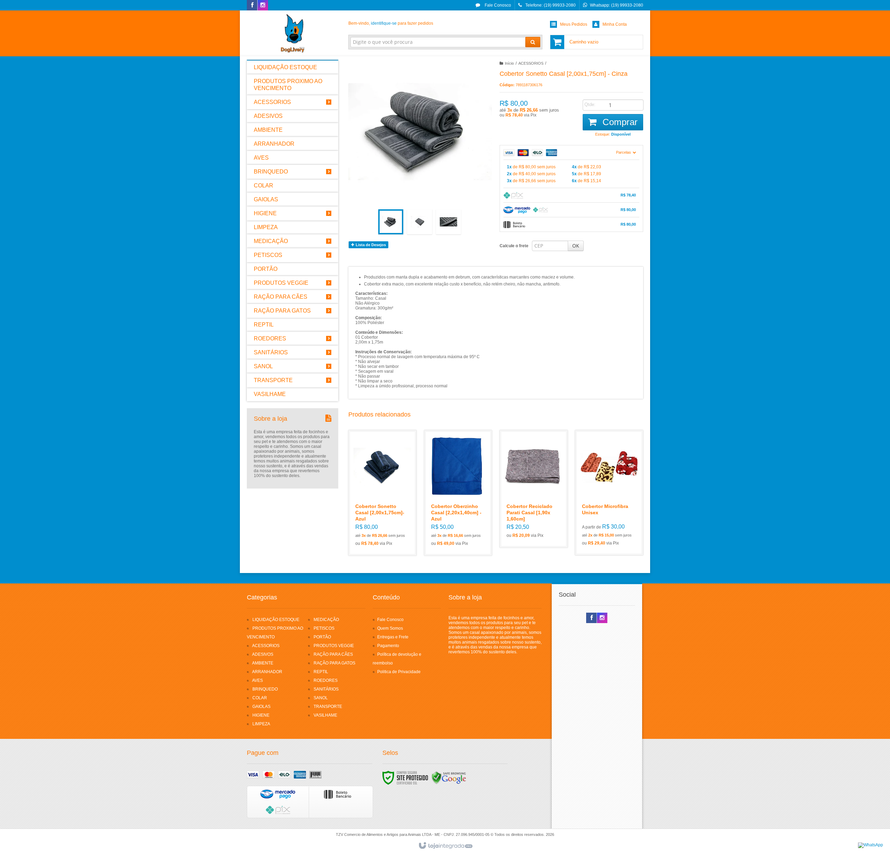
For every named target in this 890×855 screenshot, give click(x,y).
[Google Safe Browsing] (448, 777)
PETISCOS (324, 628)
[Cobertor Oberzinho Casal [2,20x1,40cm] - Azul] (458, 493)
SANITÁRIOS (326, 689)
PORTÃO (322, 637)
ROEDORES (326, 680)
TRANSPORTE (328, 706)
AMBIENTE (262, 663)
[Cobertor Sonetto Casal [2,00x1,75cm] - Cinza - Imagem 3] (448, 221)
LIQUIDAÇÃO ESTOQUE (275, 619)
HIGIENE (260, 715)
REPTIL (321, 671)
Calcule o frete (514, 245)
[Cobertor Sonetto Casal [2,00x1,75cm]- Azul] (382, 493)
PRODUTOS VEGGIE (334, 645)
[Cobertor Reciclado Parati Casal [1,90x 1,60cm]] (533, 489)
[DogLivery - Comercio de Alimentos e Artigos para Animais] (292, 33)
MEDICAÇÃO (326, 619)
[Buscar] (532, 42)
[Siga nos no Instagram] (263, 5)
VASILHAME (325, 715)
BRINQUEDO (265, 689)
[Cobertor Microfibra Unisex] (609, 493)
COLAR (259, 697)
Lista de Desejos (370, 245)
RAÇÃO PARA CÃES (333, 654)
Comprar (619, 122)
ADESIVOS (262, 654)
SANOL (321, 697)
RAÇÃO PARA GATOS (334, 663)
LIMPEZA (261, 723)
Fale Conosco (497, 5)
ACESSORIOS (530, 63)
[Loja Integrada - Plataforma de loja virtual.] (445, 846)
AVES (257, 680)
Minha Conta (614, 24)
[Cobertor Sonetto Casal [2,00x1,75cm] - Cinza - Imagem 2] (419, 221)
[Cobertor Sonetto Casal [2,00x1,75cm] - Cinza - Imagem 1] (390, 221)
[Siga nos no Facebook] (252, 5)
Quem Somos (390, 628)
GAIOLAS (261, 706)
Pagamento (388, 645)
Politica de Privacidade (399, 671)
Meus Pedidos (573, 24)
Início (509, 63)
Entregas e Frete (392, 637)
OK (575, 245)
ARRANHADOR (267, 671)
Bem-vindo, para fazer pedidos (390, 23)
